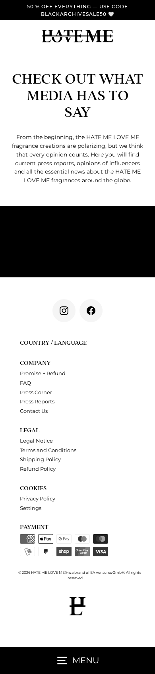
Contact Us (34, 411)
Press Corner (36, 392)
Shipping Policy (40, 459)
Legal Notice (36, 441)
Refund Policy (38, 469)
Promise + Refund (43, 373)
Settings (30, 508)
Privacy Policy (37, 499)
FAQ (25, 383)
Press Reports (37, 402)
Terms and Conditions (48, 450)
